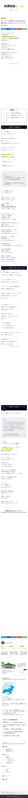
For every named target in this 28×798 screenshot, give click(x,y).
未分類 (6, 779)
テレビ (6, 766)
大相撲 (6, 746)
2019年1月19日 (16, 435)
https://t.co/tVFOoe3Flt (8, 430)
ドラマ (7, 768)
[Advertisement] (14, 74)
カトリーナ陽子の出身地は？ (13, 113)
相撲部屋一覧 (9, 749)
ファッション (7, 775)
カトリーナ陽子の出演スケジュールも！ (15, 118)
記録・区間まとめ (11, 760)
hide (16, 110)
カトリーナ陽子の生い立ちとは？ (14, 115)
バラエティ (3, 18)
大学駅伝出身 (9, 762)
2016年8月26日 (7, 184)
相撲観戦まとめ (9, 751)
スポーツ (6, 754)
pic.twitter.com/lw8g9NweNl (14, 179)
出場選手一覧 (10, 759)
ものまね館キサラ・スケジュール (9, 454)
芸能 (7, 770)
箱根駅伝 (8, 757)
